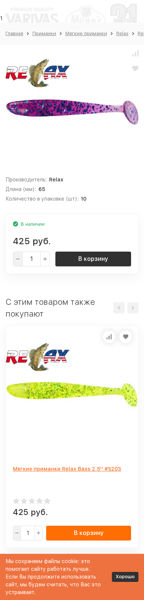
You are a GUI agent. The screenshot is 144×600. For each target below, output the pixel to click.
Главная (14, 33)
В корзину (93, 258)
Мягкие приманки (86, 33)
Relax (122, 33)
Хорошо (125, 576)
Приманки (44, 33)
